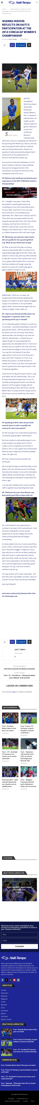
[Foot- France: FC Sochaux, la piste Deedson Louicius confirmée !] (29, 718)
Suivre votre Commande (12, 1101)
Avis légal (11, 1098)
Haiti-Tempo (12, 39)
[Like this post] (13, 45)
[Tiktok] (18, 980)
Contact (25, 1101)
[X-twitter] (6, 980)
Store (32, 1101)
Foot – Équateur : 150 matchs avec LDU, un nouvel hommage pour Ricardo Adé (27, 756)
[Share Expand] (29, 45)
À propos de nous (22, 1098)
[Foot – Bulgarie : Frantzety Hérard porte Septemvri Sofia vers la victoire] (29, 771)
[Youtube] (14, 980)
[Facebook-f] (2, 980)
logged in (14, 692)
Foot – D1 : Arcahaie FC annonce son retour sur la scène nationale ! (9, 755)
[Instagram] (10, 980)
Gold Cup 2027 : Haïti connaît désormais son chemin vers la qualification (10, 783)
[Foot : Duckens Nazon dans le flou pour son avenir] (10, 718)
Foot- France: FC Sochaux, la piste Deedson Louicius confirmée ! (27, 729)
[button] (4, 889)
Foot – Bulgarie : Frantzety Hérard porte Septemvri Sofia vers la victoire (28, 783)
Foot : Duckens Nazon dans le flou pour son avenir (9, 728)
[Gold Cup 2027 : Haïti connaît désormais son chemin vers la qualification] (10, 771)
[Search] (37, 3)
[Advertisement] (19, 54)
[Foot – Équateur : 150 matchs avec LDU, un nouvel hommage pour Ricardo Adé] (29, 743)
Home (4, 9)
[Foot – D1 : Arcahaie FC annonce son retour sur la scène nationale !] (10, 743)
